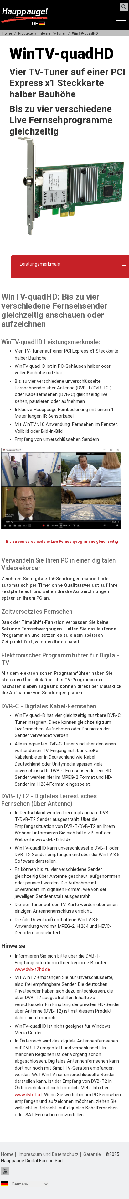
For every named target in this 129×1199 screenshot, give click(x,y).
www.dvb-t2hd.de (32, 969)
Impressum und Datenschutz (48, 1154)
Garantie (92, 1154)
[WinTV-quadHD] (70, 246)
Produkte (25, 33)
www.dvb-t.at (28, 1094)
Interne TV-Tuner (52, 33)
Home (7, 33)
